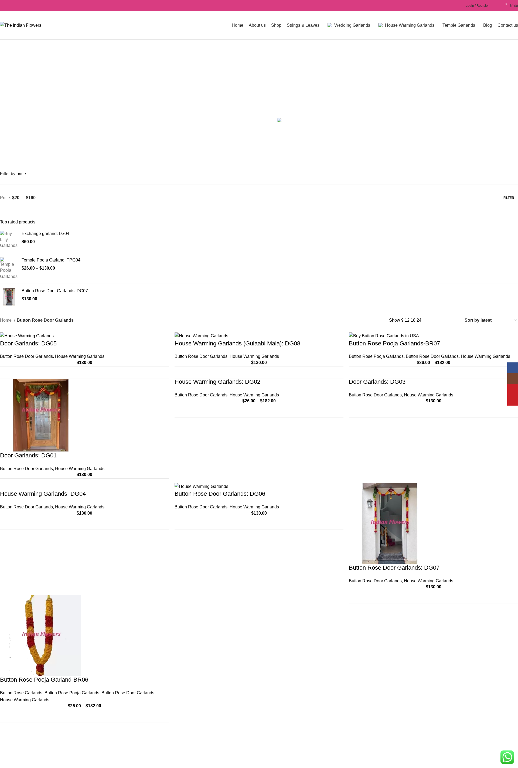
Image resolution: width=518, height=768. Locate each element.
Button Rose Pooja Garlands (376, 356)
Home (6, 320)
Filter (508, 198)
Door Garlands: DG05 (28, 343)
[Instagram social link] (9, 5)
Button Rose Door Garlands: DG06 (220, 493)
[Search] (460, 5)
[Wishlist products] (496, 5)
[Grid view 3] (443, 320)
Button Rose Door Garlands (26, 356)
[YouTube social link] (15, 5)
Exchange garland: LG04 (45, 233)
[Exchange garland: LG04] (9, 240)
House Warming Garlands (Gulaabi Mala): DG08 (237, 343)
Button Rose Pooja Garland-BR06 (44, 679)
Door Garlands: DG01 (28, 455)
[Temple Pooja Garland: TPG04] (9, 268)
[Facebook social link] (3, 5)
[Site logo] (20, 25)
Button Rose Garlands (21, 693)
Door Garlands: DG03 (377, 381)
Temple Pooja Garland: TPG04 (51, 260)
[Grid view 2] (433, 320)
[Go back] (123, 79)
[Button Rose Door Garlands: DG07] (9, 296)
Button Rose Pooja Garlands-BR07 (394, 343)
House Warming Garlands (79, 356)
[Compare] (161, 372)
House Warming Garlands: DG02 (217, 381)
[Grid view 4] (453, 320)
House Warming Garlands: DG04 (43, 493)
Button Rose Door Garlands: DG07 (55, 290)
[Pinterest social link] (22, 5)
